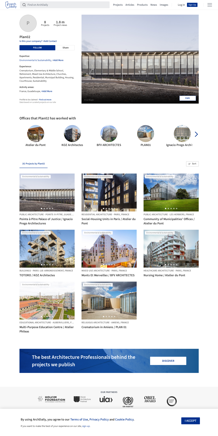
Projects (118, 5)
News (153, 5)
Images (164, 5)
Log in (181, 5)
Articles (129, 5)
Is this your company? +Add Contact (38, 41)
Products (142, 5)
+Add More (57, 60)
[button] (23, 136)
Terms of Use (79, 419)
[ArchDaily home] (11, 4)
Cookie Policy (124, 419)
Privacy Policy (99, 419)
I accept (190, 421)
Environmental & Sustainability (35, 60)
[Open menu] (209, 5)
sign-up (86, 426)
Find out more (45, 99)
